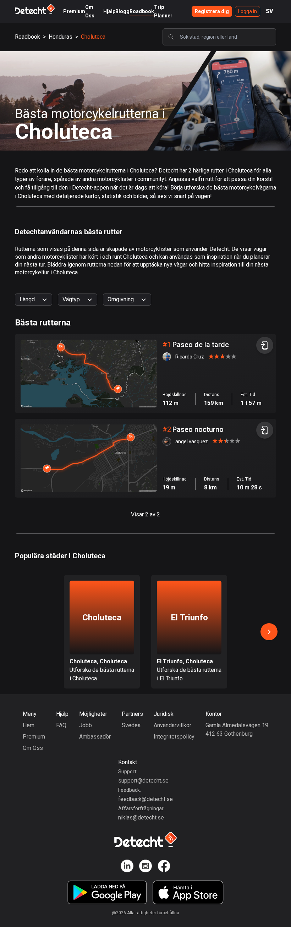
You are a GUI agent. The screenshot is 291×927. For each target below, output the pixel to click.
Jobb (85, 725)
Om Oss (33, 748)
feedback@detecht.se (145, 799)
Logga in (247, 11)
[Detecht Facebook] (164, 867)
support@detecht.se (143, 780)
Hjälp (109, 11)
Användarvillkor (172, 725)
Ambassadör (95, 736)
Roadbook (142, 11)
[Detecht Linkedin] (127, 867)
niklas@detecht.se (141, 817)
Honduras (60, 36)
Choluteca (93, 36)
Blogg (122, 11)
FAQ (61, 725)
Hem (28, 725)
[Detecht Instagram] (145, 867)
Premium (74, 11)
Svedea (131, 725)
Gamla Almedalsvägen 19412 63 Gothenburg (236, 729)
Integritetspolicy (174, 736)
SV (269, 11)
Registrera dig (212, 11)
